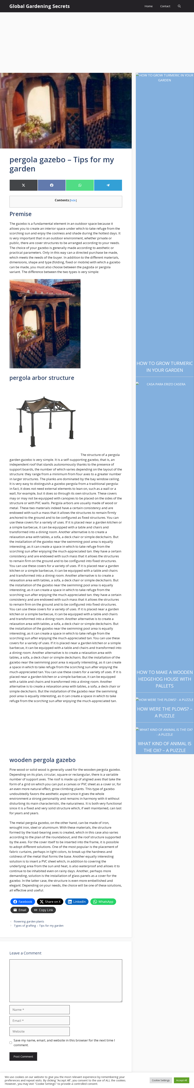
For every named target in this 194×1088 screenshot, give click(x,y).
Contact (165, 6)
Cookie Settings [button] (161, 1080)
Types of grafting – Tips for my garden (38, 925)
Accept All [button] (181, 1080)
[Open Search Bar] (179, 6)
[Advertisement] (97, 40)
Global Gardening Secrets (39, 6)
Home (149, 6)
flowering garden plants (29, 921)
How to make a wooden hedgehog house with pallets (165, 679)
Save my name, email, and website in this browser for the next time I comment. (64, 1042)
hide (73, 200)
